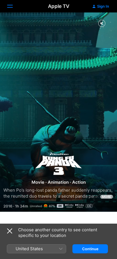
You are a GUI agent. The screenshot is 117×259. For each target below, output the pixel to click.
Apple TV (58, 6)
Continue (90, 249)
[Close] (9, 231)
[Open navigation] (13, 6)
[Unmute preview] (102, 23)
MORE (106, 197)
